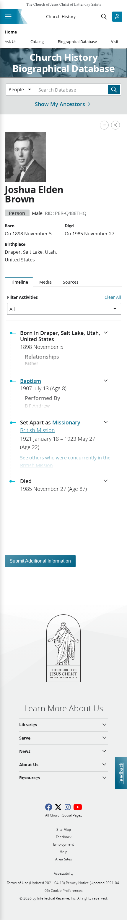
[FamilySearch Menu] (104, 125)
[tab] (19, 282)
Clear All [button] (113, 297)
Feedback (121, 773)
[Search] (114, 89)
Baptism (30, 381)
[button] (66, 342)
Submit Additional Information (40, 560)
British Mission (37, 430)
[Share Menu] (115, 125)
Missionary (66, 422)
